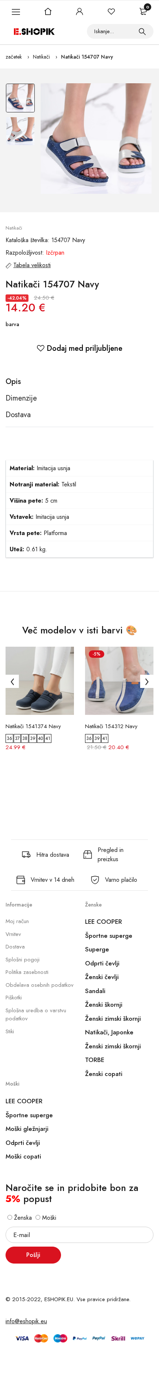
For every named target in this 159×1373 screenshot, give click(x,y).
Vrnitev (13, 934)
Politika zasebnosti (27, 972)
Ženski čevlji (102, 976)
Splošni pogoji (23, 959)
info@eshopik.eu (26, 1321)
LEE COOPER (103, 921)
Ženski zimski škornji (113, 1018)
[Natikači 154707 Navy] (96, 138)
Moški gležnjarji (27, 1128)
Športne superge (108, 935)
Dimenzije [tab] (21, 398)
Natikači (41, 56)
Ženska (22, 1217)
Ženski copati (103, 1073)
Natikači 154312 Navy (111, 726)
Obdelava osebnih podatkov (40, 985)
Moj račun (17, 921)
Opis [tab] (13, 382)
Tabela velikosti (32, 265)
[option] (20, 99)
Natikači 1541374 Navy (33, 726)
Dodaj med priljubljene (83, 348)
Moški (48, 1217)
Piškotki (14, 997)
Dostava (15, 947)
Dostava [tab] (18, 415)
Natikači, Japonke (109, 1032)
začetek (14, 56)
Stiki (10, 1031)
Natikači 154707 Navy (87, 56)
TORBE (94, 1059)
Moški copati (23, 1156)
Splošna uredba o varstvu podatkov (36, 1014)
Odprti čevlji (102, 963)
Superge (97, 949)
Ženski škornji (103, 1004)
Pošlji (33, 1255)
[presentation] (12, 681)
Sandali (95, 990)
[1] (142, 31)
